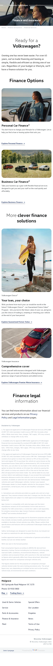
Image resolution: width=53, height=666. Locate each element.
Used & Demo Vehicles (11, 602)
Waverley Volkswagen (18, 5)
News (30, 618)
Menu (50, 2)
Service (5, 607)
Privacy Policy (34, 629)
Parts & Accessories (10, 613)
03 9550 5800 (13, 589)
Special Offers (34, 602)
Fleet (4, 624)
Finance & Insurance (15, 27)
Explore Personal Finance (12, 143)
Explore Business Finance (12, 202)
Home (4, 27)
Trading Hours (16, 593)
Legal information (21, 417)
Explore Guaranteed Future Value (16, 322)
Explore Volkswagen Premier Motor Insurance (21, 382)
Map (3, 593)
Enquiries (32, 613)
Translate (41, 650)
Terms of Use (33, 624)
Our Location (33, 607)
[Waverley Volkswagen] (6, 5)
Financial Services (30, 27)
